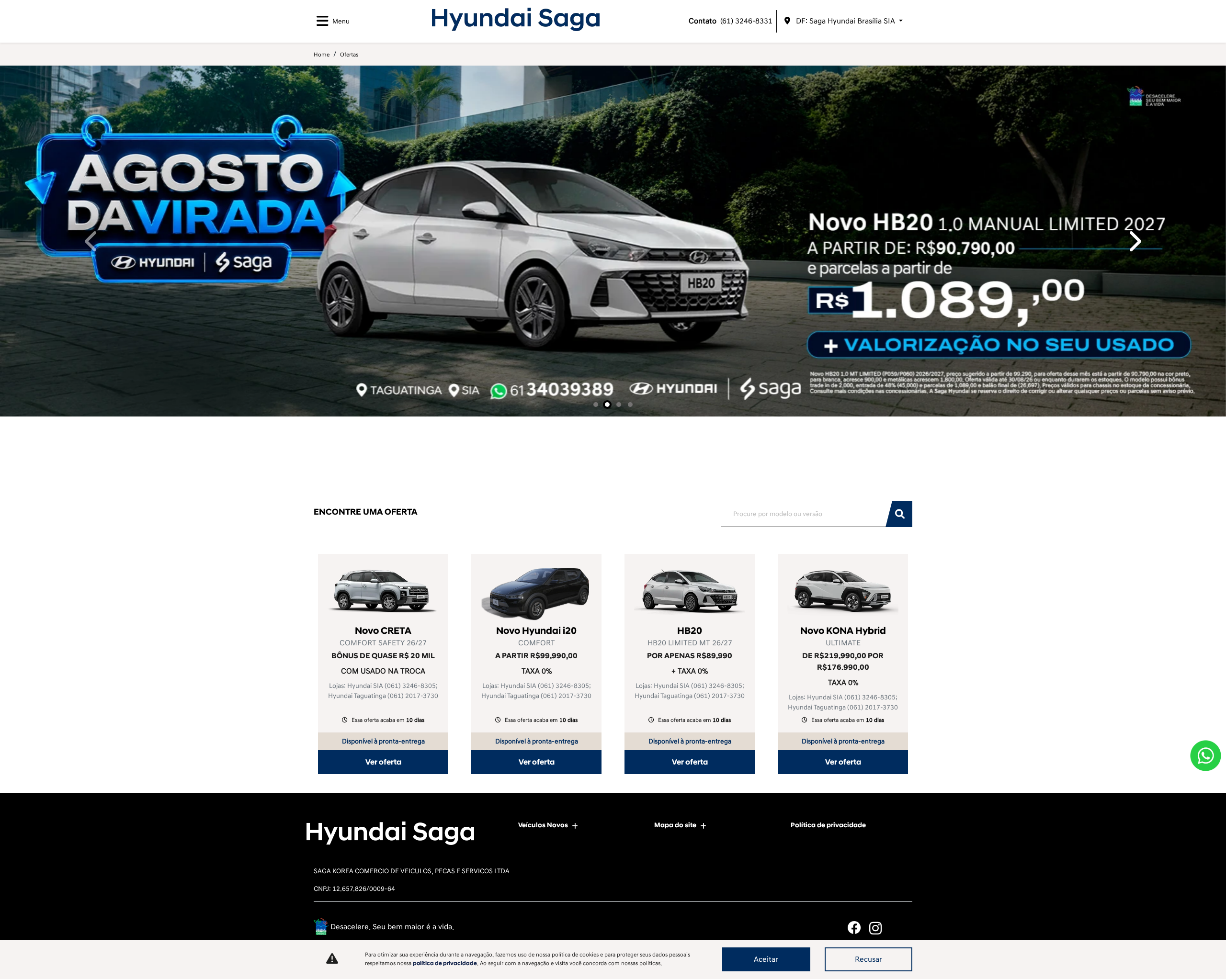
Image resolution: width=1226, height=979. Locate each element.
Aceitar (766, 959)
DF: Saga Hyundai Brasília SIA (845, 21)
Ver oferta (383, 762)
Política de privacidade (828, 825)
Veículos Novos (543, 825)
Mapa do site (675, 825)
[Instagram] (880, 928)
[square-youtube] (901, 928)
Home (321, 54)
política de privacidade (445, 963)
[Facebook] (858, 928)
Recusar (868, 959)
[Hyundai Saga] (516, 19)
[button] (92, 241)
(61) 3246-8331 (730, 21)
